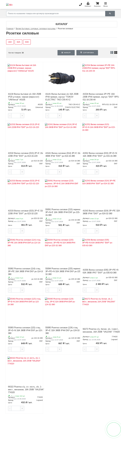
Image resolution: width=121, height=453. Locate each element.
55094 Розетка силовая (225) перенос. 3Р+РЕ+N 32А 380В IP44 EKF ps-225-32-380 (63, 271)
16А (10, 42)
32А (18, 42)
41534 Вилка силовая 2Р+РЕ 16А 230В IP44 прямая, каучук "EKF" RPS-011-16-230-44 (101, 97)
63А (27, 42)
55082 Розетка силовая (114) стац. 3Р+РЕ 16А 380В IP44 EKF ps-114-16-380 (26, 271)
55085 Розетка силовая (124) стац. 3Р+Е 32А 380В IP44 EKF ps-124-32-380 (62, 330)
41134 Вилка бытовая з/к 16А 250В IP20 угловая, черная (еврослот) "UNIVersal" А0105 (24, 97)
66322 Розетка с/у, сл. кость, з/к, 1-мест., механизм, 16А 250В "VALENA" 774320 (26, 390)
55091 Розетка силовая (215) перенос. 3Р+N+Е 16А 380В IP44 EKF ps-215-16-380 (63, 212)
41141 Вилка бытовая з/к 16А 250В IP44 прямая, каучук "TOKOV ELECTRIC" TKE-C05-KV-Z (61, 97)
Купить (34, 115)
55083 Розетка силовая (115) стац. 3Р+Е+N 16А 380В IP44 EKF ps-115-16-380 (26, 330)
